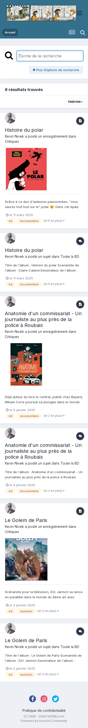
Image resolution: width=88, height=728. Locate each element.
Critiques (12, 141)
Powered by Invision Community (44, 721)
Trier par (74, 101)
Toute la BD (69, 256)
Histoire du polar (24, 130)
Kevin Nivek (14, 136)
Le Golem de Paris (26, 520)
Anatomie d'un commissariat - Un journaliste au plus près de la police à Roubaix (43, 319)
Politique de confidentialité (44, 710)
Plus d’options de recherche (57, 70)
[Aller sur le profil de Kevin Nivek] (10, 118)
